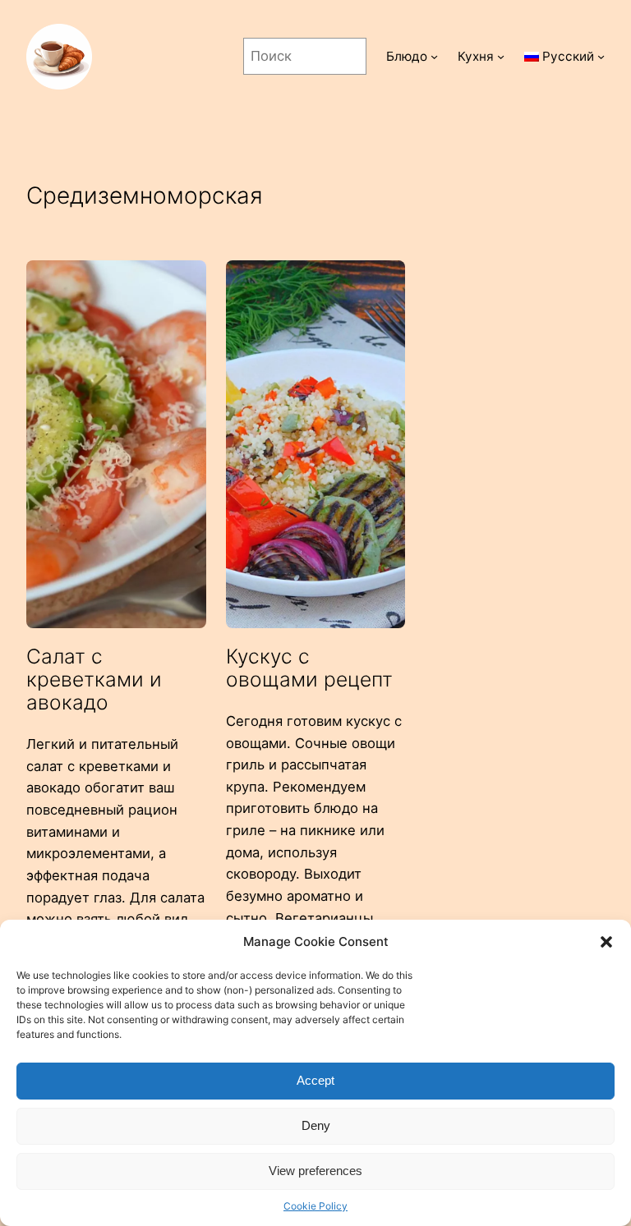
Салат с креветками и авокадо (94, 679)
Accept (315, 1080)
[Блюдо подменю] (434, 56)
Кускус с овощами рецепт (309, 668)
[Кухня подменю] (500, 56)
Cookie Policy (315, 1206)
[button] (606, 942)
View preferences (315, 1171)
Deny (316, 1125)
